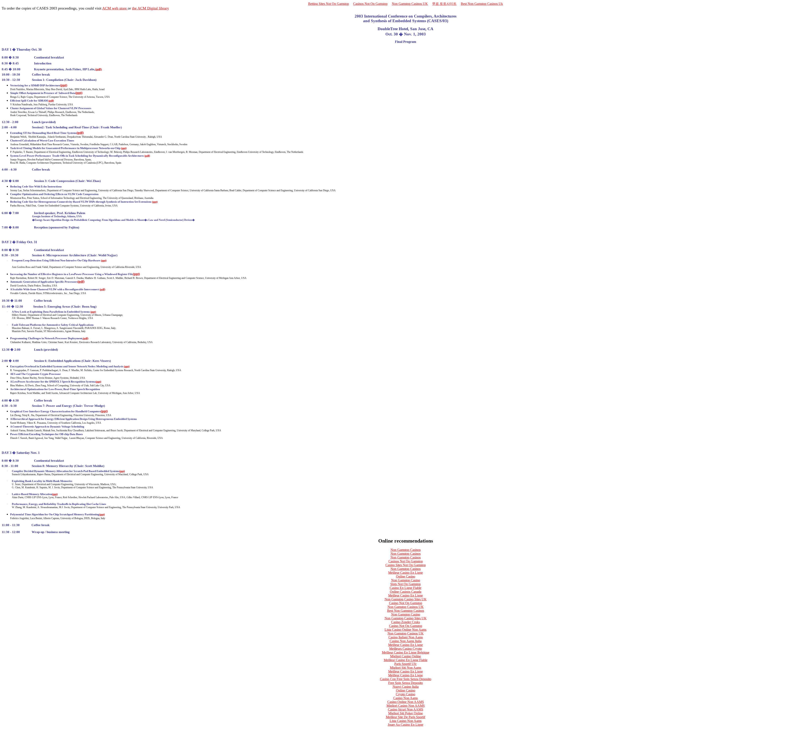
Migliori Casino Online (405, 656)
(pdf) (98, 69)
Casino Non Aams (405, 698)
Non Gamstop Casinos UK (410, 3)
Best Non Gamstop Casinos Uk (482, 3)
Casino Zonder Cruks (405, 622)
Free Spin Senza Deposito (405, 683)
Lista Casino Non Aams (406, 721)
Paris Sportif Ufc (405, 664)
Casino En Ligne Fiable (405, 588)
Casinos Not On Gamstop (370, 3)
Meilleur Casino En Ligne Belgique (405, 652)
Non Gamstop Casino (405, 580)
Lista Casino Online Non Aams (405, 629)
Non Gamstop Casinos (406, 550)
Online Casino (405, 576)
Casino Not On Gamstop (405, 603)
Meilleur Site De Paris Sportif (405, 717)
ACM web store (115, 8)
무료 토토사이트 (444, 3)
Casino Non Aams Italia (406, 641)
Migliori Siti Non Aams (405, 667)
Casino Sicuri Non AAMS (405, 709)
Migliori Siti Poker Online (405, 713)
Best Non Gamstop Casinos (405, 610)
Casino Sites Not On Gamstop (405, 565)
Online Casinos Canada (405, 591)
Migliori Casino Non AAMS (405, 705)
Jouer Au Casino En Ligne (405, 724)
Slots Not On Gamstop (405, 584)
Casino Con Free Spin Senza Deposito (405, 679)
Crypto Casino (405, 694)
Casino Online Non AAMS (405, 702)
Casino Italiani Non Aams (405, 637)
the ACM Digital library (150, 8)
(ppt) (63, 85)
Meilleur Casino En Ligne (405, 572)
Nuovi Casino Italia (406, 686)
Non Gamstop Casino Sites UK (406, 599)
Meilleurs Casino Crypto (405, 648)
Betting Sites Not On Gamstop (328, 3)
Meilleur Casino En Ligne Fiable (405, 660)
